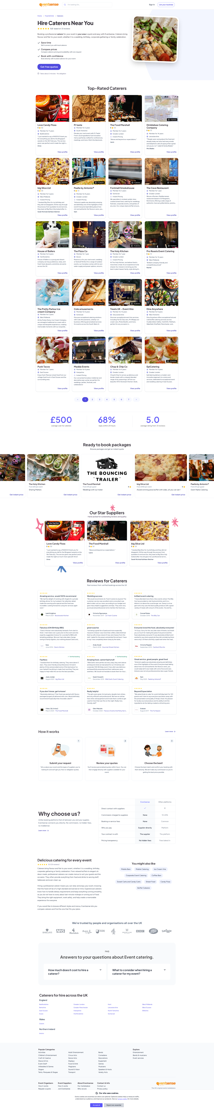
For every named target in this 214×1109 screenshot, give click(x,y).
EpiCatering (153, 366)
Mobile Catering (142, 869)
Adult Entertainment (75, 1052)
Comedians (102, 1055)
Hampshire (77, 1011)
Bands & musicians (140, 1055)
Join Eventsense (64, 1089)
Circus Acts (72, 1055)
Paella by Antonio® (84, 187)
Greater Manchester (81, 1007)
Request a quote (44, 1089)
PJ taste (78, 125)
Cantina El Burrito (159, 647)
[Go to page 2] (136, 399)
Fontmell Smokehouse (122, 187)
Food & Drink (49, 16)
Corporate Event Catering (136, 875)
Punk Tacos (44, 366)
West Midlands (147, 1004)
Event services (138, 1058)
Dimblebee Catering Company (157, 126)
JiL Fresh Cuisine (111, 616)
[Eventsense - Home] (49, 4)
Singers (41, 1069)
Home (39, 16)
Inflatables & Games (45, 1067)
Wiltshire (145, 1011)
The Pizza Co (80, 251)
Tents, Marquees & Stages (48, 1072)
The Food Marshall (120, 125)
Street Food (150, 882)
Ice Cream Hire (160, 869)
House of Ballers (46, 251)
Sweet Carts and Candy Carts (128, 882)
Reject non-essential (114, 1105)
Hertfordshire (78, 1014)
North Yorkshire (113, 1011)
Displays (71, 1061)
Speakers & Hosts (105, 1069)
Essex (41, 1014)
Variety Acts (103, 1072)
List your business (166, 5)
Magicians (72, 1067)
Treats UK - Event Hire (122, 309)
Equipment (102, 1061)
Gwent (41, 1024)
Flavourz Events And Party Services (116, 711)
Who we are (82, 1089)
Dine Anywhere (155, 309)
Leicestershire (113, 1007)
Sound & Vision (74, 1069)
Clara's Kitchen (59, 647)
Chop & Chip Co (118, 366)
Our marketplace (84, 1086)
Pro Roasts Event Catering (160, 251)
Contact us (101, 1086)
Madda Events (81, 366)
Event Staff (42, 1064)
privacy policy (123, 1099)
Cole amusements (83, 309)
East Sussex (43, 1011)
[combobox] (78, 4)
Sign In (152, 5)
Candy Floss (165, 882)
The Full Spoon (155, 711)
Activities (41, 1052)
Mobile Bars (125, 869)
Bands (100, 1052)
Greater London (79, 1004)
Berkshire (42, 1007)
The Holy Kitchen (119, 251)
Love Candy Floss (47, 125)
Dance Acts (72, 1058)
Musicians (102, 1067)
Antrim (41, 1033)
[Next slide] (211, 476)
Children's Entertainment (47, 1055)
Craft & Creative (44, 1058)
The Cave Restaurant (158, 187)
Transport (71, 1072)
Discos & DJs (43, 1061)
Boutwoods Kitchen (62, 616)
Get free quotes (49, 66)
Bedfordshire (43, 1004)
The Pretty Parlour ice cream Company (49, 310)
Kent (109, 1004)
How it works (43, 1086)
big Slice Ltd (44, 187)
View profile (62, 152)
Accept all (96, 1105)
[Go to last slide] (2, 476)
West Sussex (146, 1007)
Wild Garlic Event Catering (114, 679)
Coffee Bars (156, 875)
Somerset (111, 1014)
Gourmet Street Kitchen (110, 647)
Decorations (102, 1058)
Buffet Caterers (143, 888)
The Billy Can (155, 616)
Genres (101, 1064)
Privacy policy (102, 1089)
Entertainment (138, 1052)
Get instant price (16, 495)
